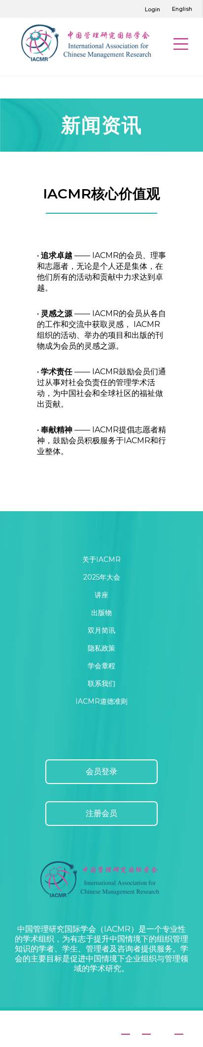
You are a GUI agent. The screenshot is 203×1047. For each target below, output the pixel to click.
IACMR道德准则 (101, 701)
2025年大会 (101, 577)
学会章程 (101, 665)
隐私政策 (101, 648)
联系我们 (101, 683)
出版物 (101, 612)
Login (152, 9)
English (182, 8)
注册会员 (101, 813)
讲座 (101, 594)
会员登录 (101, 771)
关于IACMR (101, 559)
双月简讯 (101, 630)
